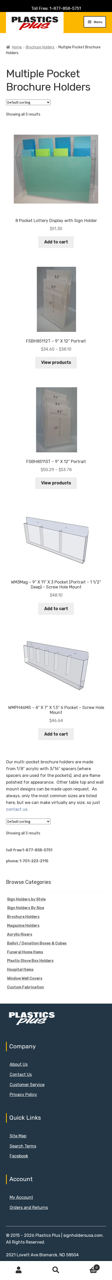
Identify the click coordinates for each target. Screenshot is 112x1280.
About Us (19, 1064)
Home (17, 47)
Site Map (18, 1135)
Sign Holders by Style (26, 899)
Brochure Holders (40, 47)
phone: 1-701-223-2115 (27, 861)
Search (55, 1270)
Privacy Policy (23, 1094)
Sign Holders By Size (25, 908)
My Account (21, 1197)
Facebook (19, 1156)
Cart (86, 1265)
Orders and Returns (29, 1207)
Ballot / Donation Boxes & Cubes (37, 943)
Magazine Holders (23, 925)
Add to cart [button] (56, 241)
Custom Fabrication (25, 987)
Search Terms (23, 1146)
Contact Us (21, 1074)
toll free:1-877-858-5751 (29, 850)
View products (56, 362)
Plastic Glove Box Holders (30, 961)
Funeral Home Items (25, 952)
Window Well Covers (24, 978)
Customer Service (27, 1084)
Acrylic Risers (19, 934)
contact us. (17, 809)
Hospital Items (20, 969)
